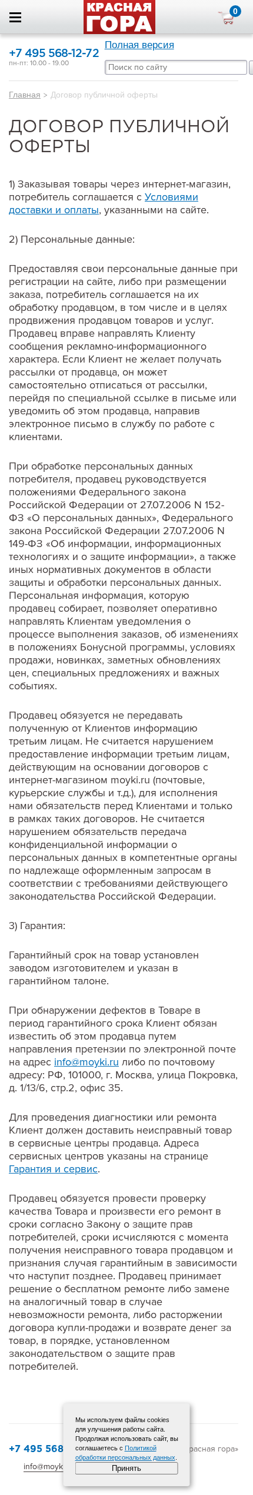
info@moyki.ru (86, 1061)
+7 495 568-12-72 (54, 54)
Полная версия (139, 45)
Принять (126, 1468)
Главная (25, 94)
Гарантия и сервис (53, 1168)
